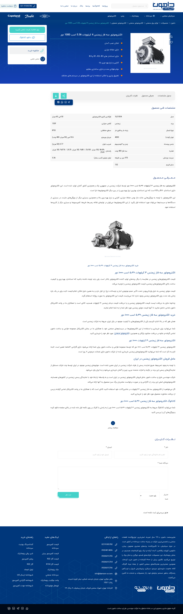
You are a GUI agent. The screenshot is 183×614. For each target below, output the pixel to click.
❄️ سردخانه (150, 16)
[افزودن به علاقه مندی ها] (171, 42)
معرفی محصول (148, 95)
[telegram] (69, 102)
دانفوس (172, 551)
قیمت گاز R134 (52, 564)
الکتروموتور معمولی (118, 23)
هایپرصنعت (171, 537)
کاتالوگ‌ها (96, 6)
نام (166, 447)
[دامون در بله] (9, 608)
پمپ (122, 16)
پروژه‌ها (105, 6)
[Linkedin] (13, 608)
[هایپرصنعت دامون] (163, 6)
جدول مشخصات (164, 95)
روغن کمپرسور (27, 559)
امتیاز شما (166, 497)
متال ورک (127, 555)
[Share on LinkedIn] (66, 102)
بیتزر (124, 546)
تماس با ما (64, 6)
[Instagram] (22, 608)
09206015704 (107, 562)
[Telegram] (18, 608)
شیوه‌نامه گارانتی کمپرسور (22, 580)
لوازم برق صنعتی (152, 23)
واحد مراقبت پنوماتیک (50, 580)
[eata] (58, 102)
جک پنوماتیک (53, 569)
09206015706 (107, 568)
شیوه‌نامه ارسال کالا (25, 575)
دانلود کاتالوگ (25, 37)
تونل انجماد (28, 569)
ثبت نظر (68, 495)
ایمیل (109, 447)
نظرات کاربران (132, 95)
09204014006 (107, 550)
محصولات (164, 23)
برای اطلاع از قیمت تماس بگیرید (27, 30)
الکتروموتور (111, 16)
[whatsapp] (62, 102)
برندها (88, 6)
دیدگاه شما (163, 463)
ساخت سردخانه (139, 542)
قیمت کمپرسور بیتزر (50, 553)
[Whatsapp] (27, 608)
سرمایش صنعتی (168, 16)
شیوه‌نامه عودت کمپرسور (23, 585)
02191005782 (107, 544)
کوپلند (166, 551)
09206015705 (107, 556)
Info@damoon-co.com (104, 574)
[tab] (164, 96)
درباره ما (74, 6)
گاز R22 (30, 564)
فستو (141, 555)
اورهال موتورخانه (52, 585)
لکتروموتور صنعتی (121, 333)
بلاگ (81, 6)
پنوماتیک (135, 16)
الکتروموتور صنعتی (136, 23)
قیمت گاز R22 (53, 559)
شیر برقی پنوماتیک (25, 553)
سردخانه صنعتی (52, 575)
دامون (173, 23)
